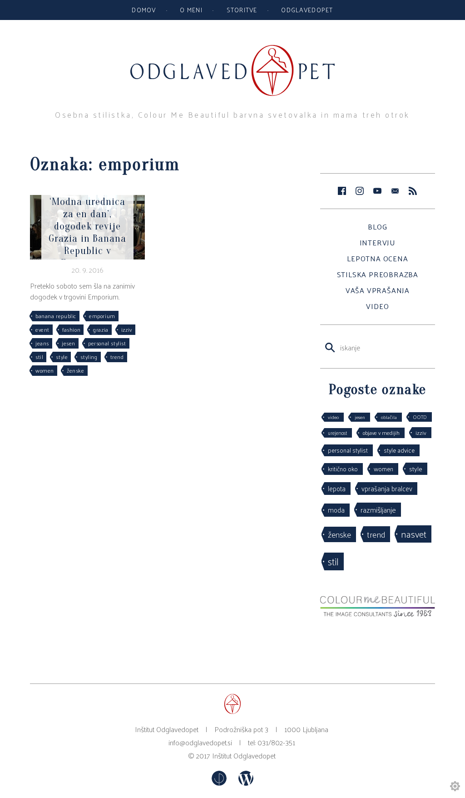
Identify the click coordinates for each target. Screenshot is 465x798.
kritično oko (343, 468)
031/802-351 (276, 742)
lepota (337, 488)
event (42, 329)
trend (117, 357)
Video (377, 306)
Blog (377, 226)
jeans (42, 343)
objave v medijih (381, 433)
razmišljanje (378, 509)
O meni (191, 9)
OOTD (420, 416)
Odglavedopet (307, 9)
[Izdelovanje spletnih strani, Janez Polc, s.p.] (220, 782)
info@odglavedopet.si (200, 742)
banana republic (55, 316)
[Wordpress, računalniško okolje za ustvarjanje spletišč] (245, 782)
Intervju (378, 242)
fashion (71, 329)
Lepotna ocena (377, 258)
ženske (75, 370)
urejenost (337, 432)
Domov (144, 9)
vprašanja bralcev (386, 488)
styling (88, 357)
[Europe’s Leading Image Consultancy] (377, 614)
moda (336, 510)
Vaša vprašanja (378, 290)
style (62, 357)
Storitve (242, 9)
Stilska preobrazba (377, 274)
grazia (101, 329)
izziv (126, 329)
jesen (68, 343)
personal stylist (107, 343)
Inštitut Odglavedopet (244, 755)
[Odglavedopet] (232, 49)
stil (39, 357)
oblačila (389, 417)
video (333, 417)
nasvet (413, 533)
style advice (399, 450)
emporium (102, 316)
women (44, 370)
